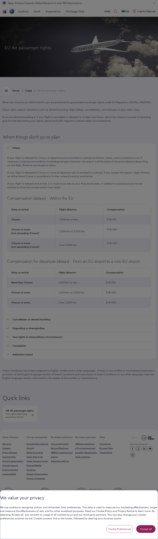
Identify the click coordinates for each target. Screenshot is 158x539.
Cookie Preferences (119, 528)
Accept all (146, 528)
